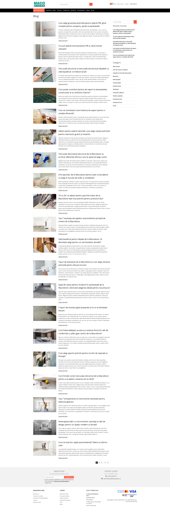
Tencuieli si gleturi (118, 92)
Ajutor (126, 4)
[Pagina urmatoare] (108, 463)
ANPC (61, 504)
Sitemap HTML (37, 502)
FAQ (61, 502)
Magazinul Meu (38, 490)
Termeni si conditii (38, 496)
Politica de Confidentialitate (61, 481)
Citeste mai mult (62, 40)
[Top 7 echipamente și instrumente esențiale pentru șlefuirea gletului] (44, 404)
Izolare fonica (117, 86)
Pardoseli (116, 89)
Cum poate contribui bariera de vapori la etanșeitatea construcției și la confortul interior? (124, 50)
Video (54, 10)
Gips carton (116, 66)
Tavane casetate (118, 96)
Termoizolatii (117, 83)
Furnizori (48, 10)
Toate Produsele (38, 10)
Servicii (88, 10)
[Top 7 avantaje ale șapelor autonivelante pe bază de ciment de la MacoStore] (44, 224)
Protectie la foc (117, 99)
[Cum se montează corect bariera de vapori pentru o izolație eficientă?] (44, 116)
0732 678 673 (133, 4)
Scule (114, 106)
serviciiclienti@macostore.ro (112, 479)
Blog (92, 10)
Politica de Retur (64, 498)
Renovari (115, 76)
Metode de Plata (64, 494)
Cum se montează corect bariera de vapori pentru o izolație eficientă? (123, 56)
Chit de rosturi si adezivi (120, 70)
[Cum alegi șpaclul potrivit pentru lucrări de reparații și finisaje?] (44, 359)
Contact (59, 10)
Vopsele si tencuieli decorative (122, 73)
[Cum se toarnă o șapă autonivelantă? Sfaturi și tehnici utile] (44, 448)
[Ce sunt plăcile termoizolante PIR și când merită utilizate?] (44, 51)
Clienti (62, 490)
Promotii (73, 10)
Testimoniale (81, 10)
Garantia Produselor (65, 500)
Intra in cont (120, 4)
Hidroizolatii (116, 79)
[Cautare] (135, 22)
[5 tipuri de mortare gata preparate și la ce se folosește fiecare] (44, 313)
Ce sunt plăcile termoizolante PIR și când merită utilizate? (123, 37)
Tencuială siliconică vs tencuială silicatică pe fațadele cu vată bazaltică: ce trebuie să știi (124, 43)
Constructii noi (117, 102)
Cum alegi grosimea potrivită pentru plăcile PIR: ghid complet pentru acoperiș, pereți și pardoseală (124, 31)
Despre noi (66, 10)
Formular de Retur (64, 496)
